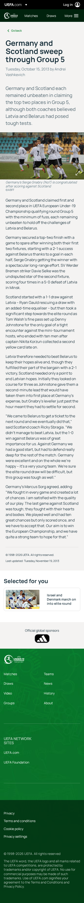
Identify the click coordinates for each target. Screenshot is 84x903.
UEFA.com (11, 752)
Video (8, 693)
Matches (10, 674)
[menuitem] (31, 15)
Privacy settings (15, 836)
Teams (49, 674)
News (48, 683)
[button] (70, 15)
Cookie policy (13, 829)
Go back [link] (16, 31)
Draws (8, 683)
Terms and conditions (19, 821)
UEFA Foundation (16, 762)
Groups (9, 703)
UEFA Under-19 (11, 16)
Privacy (9, 813)
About (48, 703)
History (49, 693)
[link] (31, 15)
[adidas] (42, 638)
